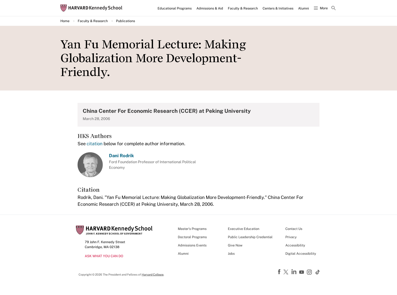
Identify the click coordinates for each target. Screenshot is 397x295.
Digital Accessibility (300, 254)
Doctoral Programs (192, 237)
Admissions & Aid (209, 8)
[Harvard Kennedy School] (92, 8)
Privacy (291, 237)
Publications (125, 21)
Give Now (235, 245)
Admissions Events (192, 245)
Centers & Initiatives (278, 8)
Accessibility (295, 245)
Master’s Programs (192, 229)
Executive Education (243, 229)
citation (95, 143)
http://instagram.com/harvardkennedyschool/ (310, 272)
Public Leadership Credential (250, 237)
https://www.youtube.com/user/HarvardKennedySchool (302, 272)
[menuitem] (174, 10)
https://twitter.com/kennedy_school (286, 272)
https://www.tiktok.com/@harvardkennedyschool (318, 272)
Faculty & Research (243, 8)
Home (64, 21)
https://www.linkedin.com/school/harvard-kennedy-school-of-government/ (294, 272)
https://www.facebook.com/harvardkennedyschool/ (280, 272)
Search (333, 8)
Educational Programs (175, 8)
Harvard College (153, 274)
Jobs (231, 254)
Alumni (303, 8)
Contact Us (293, 229)
